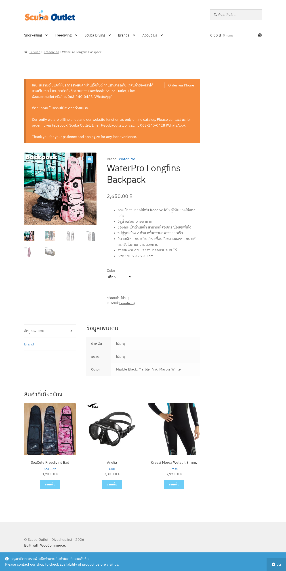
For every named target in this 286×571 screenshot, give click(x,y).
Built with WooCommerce (44, 545)
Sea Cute (50, 469)
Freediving (63, 35)
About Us (149, 35)
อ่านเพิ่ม (50, 484)
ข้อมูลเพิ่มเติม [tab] (34, 331)
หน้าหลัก (34, 52)
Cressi (174, 469)
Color (111, 270)
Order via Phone (181, 85)
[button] (89, 159)
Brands (123, 35)
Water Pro (127, 159)
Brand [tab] (29, 344)
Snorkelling (33, 35)
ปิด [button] (278, 564)
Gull (112, 469)
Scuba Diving (94, 35)
